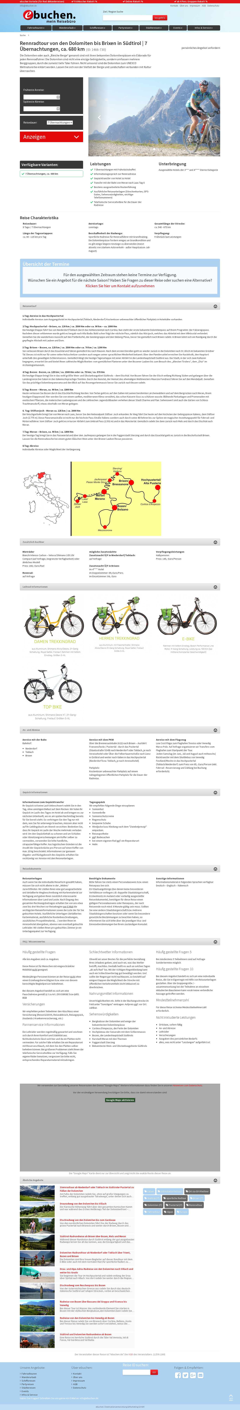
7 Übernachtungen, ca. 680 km (41, 173)
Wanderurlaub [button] (66, 27)
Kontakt (174, 5)
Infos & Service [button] (203, 27)
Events (25, 1391)
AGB (204, 5)
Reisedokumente (32, 868)
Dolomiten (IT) (155, 1205)
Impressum (195, 5)
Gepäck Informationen (35, 792)
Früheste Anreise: (33, 90)
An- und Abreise (31, 729)
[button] (98, 116)
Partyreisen (28, 1384)
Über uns (184, 5)
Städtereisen (28, 1387)
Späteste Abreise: (33, 101)
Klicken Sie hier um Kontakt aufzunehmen (120, 285)
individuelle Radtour (171, 1191)
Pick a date (58, 97)
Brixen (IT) (198, 1198)
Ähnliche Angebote (33, 1180)
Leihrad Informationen (35, 586)
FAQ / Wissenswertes (34, 941)
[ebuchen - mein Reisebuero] (47, 17)
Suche (22, 35)
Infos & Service (30, 1394)
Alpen (170, 1211)
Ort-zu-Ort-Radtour (199, 1191)
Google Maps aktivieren (120, 1100)
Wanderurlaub (29, 1377)
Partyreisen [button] (125, 27)
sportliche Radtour (176, 1198)
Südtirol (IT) (154, 1198)
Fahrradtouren (29, 1373)
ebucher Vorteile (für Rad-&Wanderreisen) (42, 1)
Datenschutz (213, 5)
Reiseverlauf (29, 306)
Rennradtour (195, 1205)
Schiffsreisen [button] (96, 27)
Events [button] (177, 27)
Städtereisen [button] (153, 27)
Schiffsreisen (28, 1380)
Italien (151, 1191)
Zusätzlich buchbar (33, 541)
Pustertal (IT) (175, 1205)
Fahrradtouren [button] (35, 27)
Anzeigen (34, 136)
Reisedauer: (30, 122)
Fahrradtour (154, 1211)
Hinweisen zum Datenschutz (187, 1085)
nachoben (231, 1399)
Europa (183, 1211)
